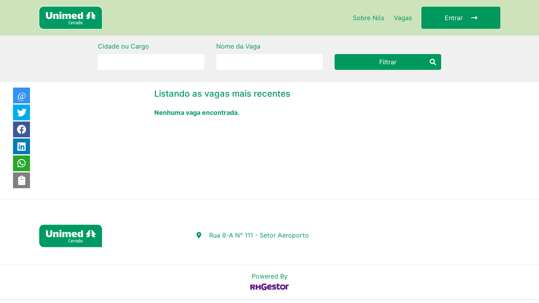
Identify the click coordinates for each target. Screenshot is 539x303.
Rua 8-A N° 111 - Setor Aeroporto (259, 235)
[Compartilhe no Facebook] (21, 129)
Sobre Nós (368, 18)
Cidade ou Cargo (123, 46)
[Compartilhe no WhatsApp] (21, 163)
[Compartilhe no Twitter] (21, 112)
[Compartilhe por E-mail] (21, 95)
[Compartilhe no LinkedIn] (21, 146)
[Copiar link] (21, 180)
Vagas (403, 18)
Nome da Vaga (238, 46)
